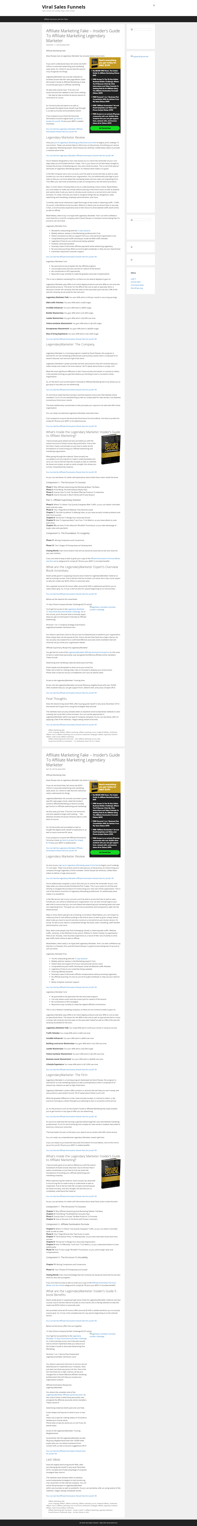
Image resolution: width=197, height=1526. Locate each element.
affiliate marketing (72, 732)
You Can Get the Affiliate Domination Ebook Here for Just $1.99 (71, 257)
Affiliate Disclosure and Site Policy (56, 19)
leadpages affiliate (97, 734)
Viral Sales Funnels (63, 7)
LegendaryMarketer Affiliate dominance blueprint (88, 652)
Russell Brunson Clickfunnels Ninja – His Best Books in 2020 (68, 1512)
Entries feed (135, 282)
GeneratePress (112, 1523)
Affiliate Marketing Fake (56, 730)
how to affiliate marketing (61, 734)
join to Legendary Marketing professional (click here (75, 142)
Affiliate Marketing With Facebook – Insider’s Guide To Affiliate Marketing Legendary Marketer (80, 1510)
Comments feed (137, 285)
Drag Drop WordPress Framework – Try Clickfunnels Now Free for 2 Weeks (74, 741)
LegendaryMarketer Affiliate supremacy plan (64, 1395)
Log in (133, 279)
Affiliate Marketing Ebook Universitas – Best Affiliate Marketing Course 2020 (74, 739)
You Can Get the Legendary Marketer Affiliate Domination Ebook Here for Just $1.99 (80, 155)
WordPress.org (137, 288)
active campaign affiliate (56, 732)
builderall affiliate (103, 732)
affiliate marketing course (87, 732)
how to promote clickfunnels (80, 734)
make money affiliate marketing (63, 737)
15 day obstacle (83, 230)
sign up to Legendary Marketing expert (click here (79, 865)
